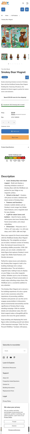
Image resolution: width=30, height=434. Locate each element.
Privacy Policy (7, 401)
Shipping (13, 114)
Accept (14, 421)
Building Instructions (9, 388)
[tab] (8, 64)
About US (5, 378)
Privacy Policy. (8, 417)
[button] (4, 57)
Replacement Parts (8, 391)
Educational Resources (9, 368)
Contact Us (6, 384)
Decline (14, 426)
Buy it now (15, 137)
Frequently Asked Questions (11, 381)
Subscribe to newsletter (11, 345)
